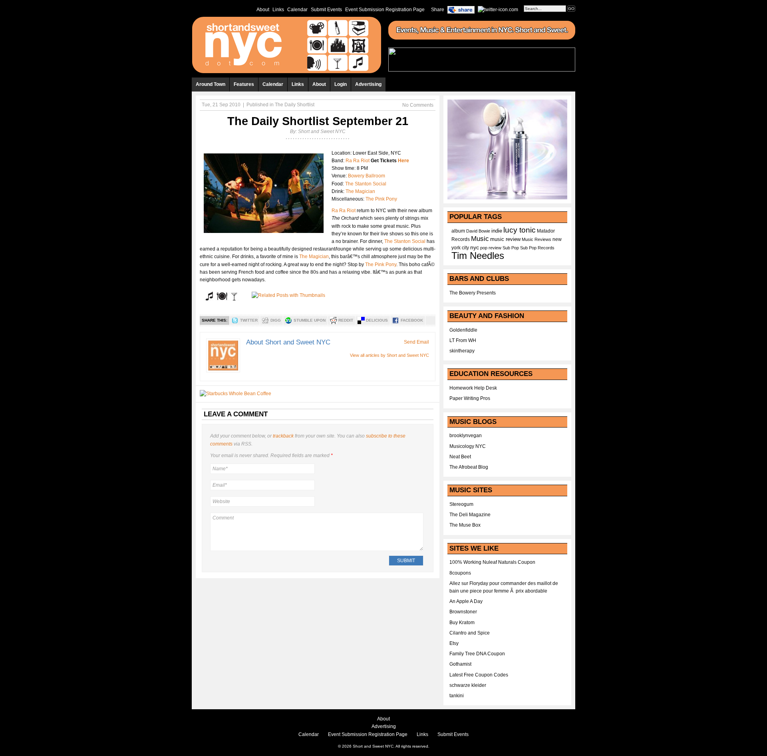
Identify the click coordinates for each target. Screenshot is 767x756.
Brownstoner (463, 612)
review (495, 247)
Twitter (249, 320)
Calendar (297, 9)
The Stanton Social (365, 184)
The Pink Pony (381, 199)
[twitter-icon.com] (498, 9)
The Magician (360, 191)
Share (437, 9)
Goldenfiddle (463, 330)
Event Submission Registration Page (385, 9)
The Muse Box (465, 525)
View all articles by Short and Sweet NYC (389, 355)
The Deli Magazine (470, 514)
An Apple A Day (466, 601)
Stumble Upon (310, 320)
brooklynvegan (465, 435)
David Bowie (478, 231)
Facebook (412, 320)
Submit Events (326, 9)
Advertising (368, 84)
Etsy (454, 643)
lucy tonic (519, 230)
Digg (275, 320)
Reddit (345, 320)
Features (244, 84)
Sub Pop (511, 247)
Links (278, 9)
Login (340, 84)
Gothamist (460, 664)
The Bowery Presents (472, 293)
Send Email (416, 342)
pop (483, 247)
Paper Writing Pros (469, 398)
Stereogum (461, 504)
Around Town (210, 84)
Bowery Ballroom (366, 176)
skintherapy (462, 351)
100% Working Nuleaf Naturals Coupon (492, 562)
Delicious (377, 320)
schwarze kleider (467, 685)
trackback (283, 436)
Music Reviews (536, 239)
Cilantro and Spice (469, 633)
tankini (456, 695)
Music (480, 239)
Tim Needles (477, 255)
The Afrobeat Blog (468, 467)
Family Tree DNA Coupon (477, 654)
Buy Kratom (462, 622)
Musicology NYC (467, 446)
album (458, 231)
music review (505, 239)
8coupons (460, 573)
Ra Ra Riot (358, 160)
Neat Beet (460, 457)
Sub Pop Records (537, 247)
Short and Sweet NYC (322, 131)
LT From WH (462, 340)
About (262, 9)
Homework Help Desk (473, 388)
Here (403, 160)
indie (496, 231)
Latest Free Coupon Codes (478, 675)
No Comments (417, 105)
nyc (474, 248)
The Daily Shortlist (294, 104)
